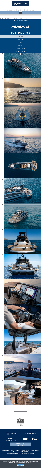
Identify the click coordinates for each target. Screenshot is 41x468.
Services (16, 10)
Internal (20, 39)
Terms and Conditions (12, 453)
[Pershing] (20, 29)
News (21, 10)
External (20, 37)
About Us (10, 10)
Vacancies (26, 453)
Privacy (21, 453)
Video (20, 42)
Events (26, 10)
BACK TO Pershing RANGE (20, 20)
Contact (31, 10)
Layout (20, 45)
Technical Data (20, 48)
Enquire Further (20, 51)
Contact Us (32, 453)
